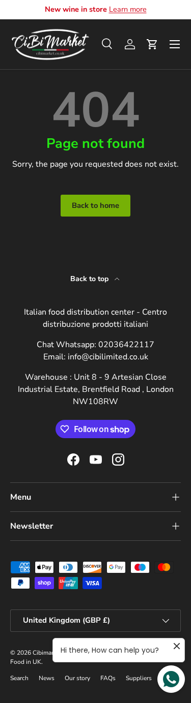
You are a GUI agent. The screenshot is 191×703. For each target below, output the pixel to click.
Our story (77, 678)
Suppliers (139, 678)
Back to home (95, 205)
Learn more (128, 9)
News (46, 678)
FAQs (108, 678)
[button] (152, 44)
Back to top (90, 279)
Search (19, 678)
